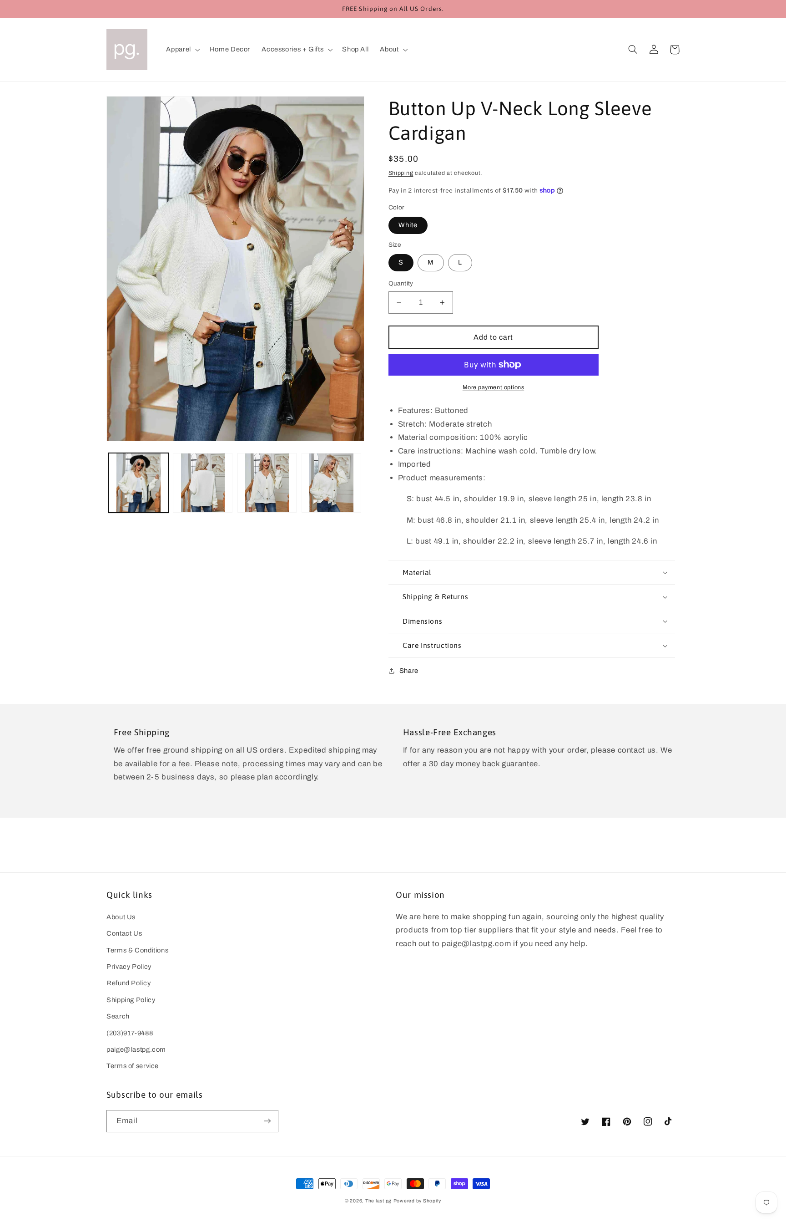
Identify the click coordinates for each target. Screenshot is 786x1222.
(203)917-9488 (129, 1033)
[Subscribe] (267, 1121)
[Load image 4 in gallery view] (331, 483)
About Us (121, 917)
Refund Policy (128, 983)
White (408, 225)
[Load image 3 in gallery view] (267, 483)
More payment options (493, 387)
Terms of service (132, 1065)
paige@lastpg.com (136, 1049)
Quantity (400, 283)
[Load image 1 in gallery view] (138, 483)
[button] (182, 50)
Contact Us (124, 933)
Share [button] (408, 670)
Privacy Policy (128, 966)
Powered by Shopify (417, 1200)
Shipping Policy (130, 999)
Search (118, 1016)
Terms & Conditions (137, 950)
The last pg (378, 1200)
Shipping (400, 173)
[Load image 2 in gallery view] (202, 483)
